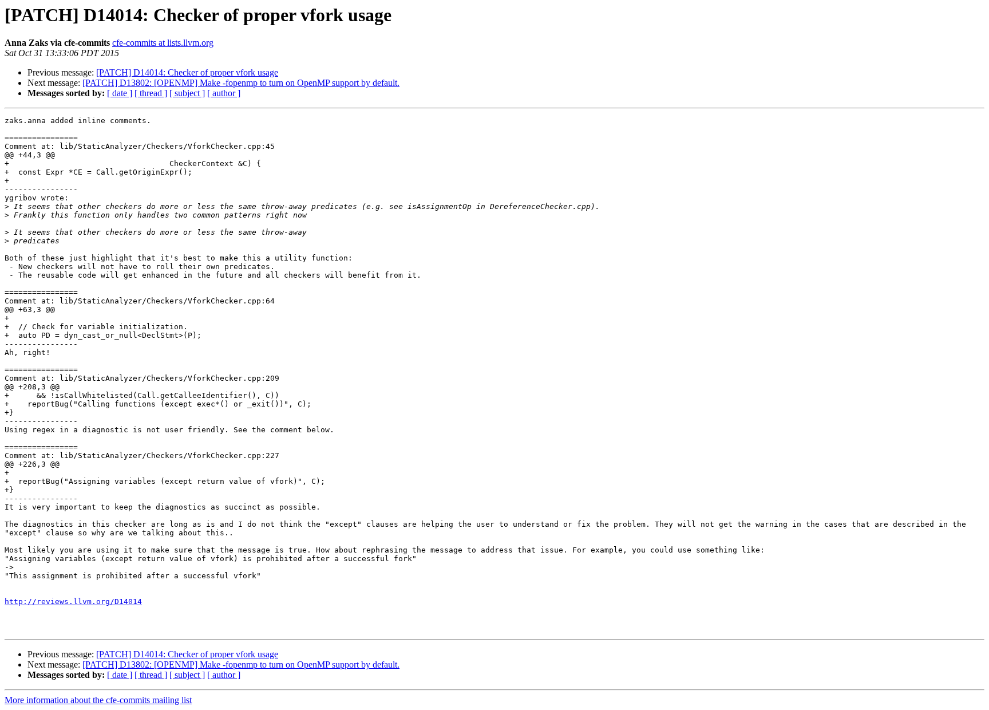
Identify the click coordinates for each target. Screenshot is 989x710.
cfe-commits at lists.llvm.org (162, 43)
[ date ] (119, 93)
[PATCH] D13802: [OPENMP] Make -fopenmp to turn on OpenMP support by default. (240, 83)
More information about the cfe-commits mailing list (98, 700)
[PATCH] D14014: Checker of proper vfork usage (187, 72)
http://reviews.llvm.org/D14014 (73, 601)
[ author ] (223, 93)
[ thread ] (150, 93)
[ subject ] (187, 93)
